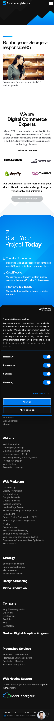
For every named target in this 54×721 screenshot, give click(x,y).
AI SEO (6, 523)
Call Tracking (9, 487)
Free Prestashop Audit (14, 664)
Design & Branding (15, 581)
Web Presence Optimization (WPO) (20, 537)
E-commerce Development (16, 450)
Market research (11, 570)
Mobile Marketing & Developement (20, 510)
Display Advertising (12, 490)
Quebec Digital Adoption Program (25, 633)
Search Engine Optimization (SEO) (20, 517)
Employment (9, 616)
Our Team (8, 612)
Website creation (11, 444)
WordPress (8, 417)
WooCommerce (11, 420)
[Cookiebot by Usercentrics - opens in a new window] (39, 309)
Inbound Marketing (12, 504)
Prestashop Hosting (13, 467)
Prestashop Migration (13, 661)
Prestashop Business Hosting (17, 657)
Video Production (15, 588)
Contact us (8, 626)
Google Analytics (11, 500)
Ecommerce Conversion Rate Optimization (24, 540)
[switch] (47, 365)
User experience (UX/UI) (15, 454)
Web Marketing (13, 481)
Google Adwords (11, 497)
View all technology (27, 198)
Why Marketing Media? (14, 609)
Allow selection (27, 410)
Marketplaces (9, 543)
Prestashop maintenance (15, 654)
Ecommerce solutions (13, 563)
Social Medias (10, 527)
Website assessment (13, 573)
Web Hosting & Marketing (15, 530)
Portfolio (7, 619)
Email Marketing (10, 494)
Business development (14, 567)
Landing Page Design (13, 447)
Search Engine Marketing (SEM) (19, 520)
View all (6, 424)
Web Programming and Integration (20, 457)
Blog (5, 622)
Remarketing (9, 513)
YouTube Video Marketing (16, 533)
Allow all (27, 402)
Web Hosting (9, 464)
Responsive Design (12, 460)
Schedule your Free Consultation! (21, 715)
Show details (39, 393)
